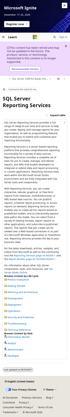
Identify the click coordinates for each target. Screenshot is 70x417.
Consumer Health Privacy (17, 407)
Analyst (12, 343)
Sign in (63, 37)
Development (15, 298)
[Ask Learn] (58, 79)
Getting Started (16, 285)
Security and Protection (21, 317)
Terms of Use (45, 407)
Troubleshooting (17, 323)
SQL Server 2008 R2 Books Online (30, 78)
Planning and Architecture (23, 292)
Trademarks (9, 412)
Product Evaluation (18, 279)
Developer (13, 355)
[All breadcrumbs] (6, 79)
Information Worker (19, 337)
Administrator (15, 349)
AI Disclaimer (10, 397)
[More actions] (64, 79)
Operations (14, 311)
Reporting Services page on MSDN (33, 255)
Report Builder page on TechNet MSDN (31, 259)
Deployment (14, 304)
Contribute (9, 402)
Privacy (23, 402)
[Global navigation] (3, 37)
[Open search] (54, 37)
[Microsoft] (35, 37)
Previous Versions (32, 397)
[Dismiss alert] (64, 5)
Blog (48, 397)
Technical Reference (19, 329)
